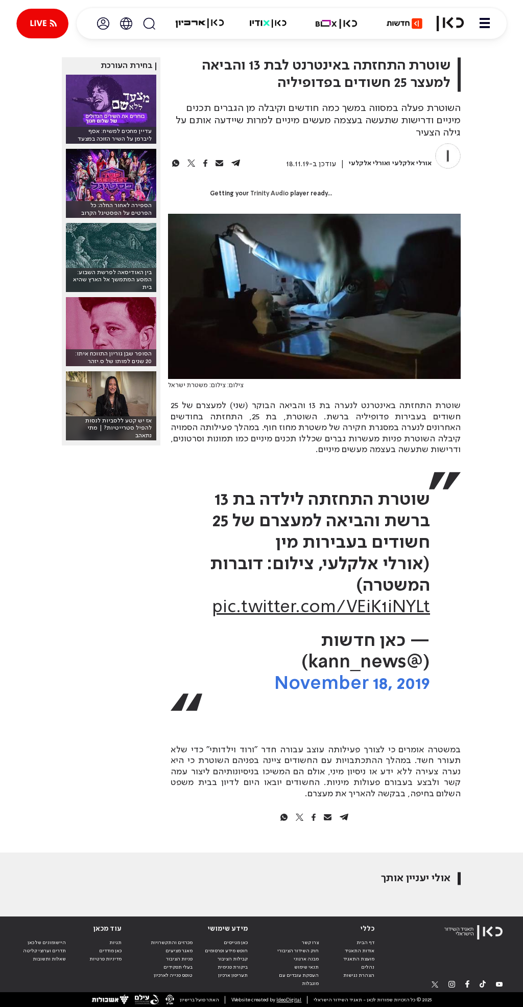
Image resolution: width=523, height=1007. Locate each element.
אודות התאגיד (359, 950)
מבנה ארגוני (306, 958)
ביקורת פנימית (233, 967)
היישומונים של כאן (47, 942)
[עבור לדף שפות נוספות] (126, 23)
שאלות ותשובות (49, 958)
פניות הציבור (179, 958)
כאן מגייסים (236, 942)
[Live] (42, 23)
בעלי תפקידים (178, 967)
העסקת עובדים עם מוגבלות (299, 979)
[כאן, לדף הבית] (450, 23)
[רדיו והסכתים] (268, 23)
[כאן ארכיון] (199, 23)
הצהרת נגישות (358, 975)
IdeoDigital (288, 999)
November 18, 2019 (352, 684)
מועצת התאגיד (358, 958)
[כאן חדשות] (404, 23)
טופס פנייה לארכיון (173, 975)
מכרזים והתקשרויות (172, 942)
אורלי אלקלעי (412, 163)
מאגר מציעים (179, 950)
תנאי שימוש (306, 967)
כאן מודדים (110, 950)
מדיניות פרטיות (105, 958)
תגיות (115, 942)
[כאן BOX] (336, 23)
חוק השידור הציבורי (298, 950)
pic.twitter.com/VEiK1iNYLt (321, 607)
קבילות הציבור (233, 958)
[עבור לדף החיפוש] (149, 23)
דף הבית (365, 942)
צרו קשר (310, 942)
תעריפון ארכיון (233, 975)
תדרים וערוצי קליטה (44, 950)
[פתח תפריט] (484, 23)
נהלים (367, 967)
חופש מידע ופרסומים (226, 950)
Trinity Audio (269, 194)
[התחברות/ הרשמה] (103, 23)
